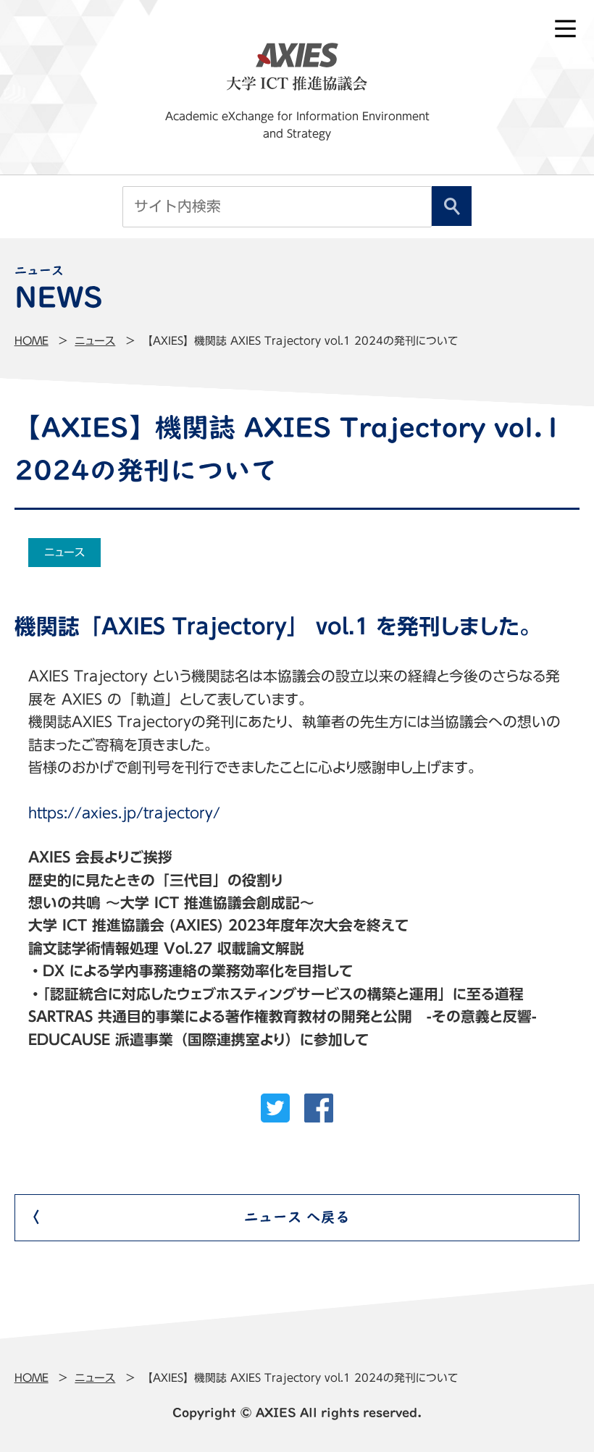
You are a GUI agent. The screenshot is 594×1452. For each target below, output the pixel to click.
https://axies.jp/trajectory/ (124, 813)
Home (31, 340)
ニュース (95, 340)
